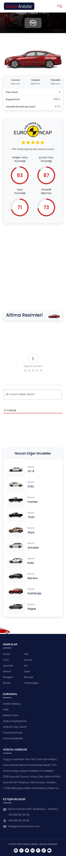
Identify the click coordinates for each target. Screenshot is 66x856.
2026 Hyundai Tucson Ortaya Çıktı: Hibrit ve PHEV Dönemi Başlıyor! (31, 776)
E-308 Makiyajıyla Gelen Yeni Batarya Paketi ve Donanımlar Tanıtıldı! (30, 788)
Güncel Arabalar (48, 844)
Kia (26, 665)
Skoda (7, 683)
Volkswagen (31, 683)
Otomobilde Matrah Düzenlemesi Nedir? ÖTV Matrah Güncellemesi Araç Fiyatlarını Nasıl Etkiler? (32, 765)
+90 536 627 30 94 (18, 814)
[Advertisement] (33, 262)
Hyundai (8, 665)
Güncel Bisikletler (13, 738)
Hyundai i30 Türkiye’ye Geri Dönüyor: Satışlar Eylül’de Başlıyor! (29, 782)
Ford (5, 660)
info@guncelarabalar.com (24, 826)
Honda (28, 660)
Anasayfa (22, 13)
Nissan (34, 13)
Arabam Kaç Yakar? (15, 727)
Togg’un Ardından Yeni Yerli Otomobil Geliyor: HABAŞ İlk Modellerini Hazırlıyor (30, 759)
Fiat (26, 654)
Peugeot (8, 677)
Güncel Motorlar (13, 732)
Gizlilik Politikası (12, 704)
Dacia (6, 654)
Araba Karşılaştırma (15, 721)
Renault (28, 677)
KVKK (6, 709)
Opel (27, 671)
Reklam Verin (10, 715)
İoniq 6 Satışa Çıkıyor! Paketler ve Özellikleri (28, 771)
